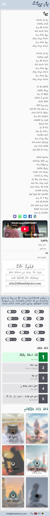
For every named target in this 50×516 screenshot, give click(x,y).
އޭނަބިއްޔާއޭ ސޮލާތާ (37, 469)
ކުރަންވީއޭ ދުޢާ (13, 437)
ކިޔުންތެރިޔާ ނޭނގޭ (37, 473)
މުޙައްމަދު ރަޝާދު (34, 389)
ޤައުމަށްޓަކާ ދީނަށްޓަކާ (13, 469)
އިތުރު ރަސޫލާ (34, 365)
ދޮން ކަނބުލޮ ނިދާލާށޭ (29, 355)
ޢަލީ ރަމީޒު (37, 441)
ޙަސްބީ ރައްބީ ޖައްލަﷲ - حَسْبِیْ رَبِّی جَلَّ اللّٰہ (21, 396)
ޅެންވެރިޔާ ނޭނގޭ (41, 258)
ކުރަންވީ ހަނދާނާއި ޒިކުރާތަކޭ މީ (29, 386)
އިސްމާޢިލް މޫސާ (34, 369)
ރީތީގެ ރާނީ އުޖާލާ (37, 437)
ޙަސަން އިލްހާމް (42, 245)
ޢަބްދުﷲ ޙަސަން (34, 379)
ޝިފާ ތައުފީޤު (43, 249)
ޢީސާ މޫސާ (27, 369)
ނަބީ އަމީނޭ (35, 375)
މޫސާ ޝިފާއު (37, 505)
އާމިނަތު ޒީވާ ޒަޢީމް (33, 400)
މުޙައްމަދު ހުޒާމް (34, 360)
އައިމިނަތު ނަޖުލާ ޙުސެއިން (13, 441)
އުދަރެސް (37, 501)
